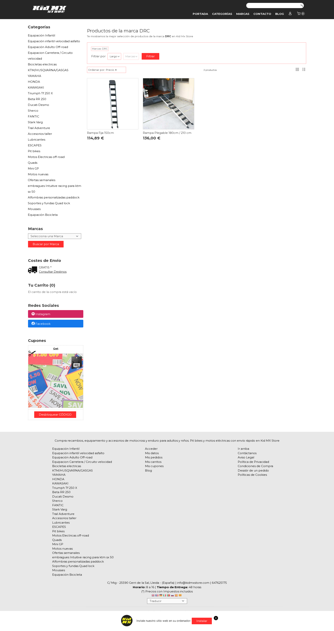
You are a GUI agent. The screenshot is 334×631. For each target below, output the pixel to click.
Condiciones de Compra (255, 466)
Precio (110, 69)
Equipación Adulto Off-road (48, 47)
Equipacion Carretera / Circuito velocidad (50, 55)
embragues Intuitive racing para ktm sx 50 (54, 188)
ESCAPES (35, 145)
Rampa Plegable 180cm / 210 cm (167, 133)
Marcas (242, 14)
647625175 (219, 583)
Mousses (34, 209)
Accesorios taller (40, 134)
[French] (156, 596)
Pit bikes (34, 151)
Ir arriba (243, 448)
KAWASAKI (36, 87)
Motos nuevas (38, 174)
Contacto (262, 14)
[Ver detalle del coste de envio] (33, 270)
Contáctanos (247, 453)
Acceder (151, 448)
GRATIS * (45, 267)
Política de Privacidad (253, 462)
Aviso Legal (246, 457)
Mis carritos (153, 462)
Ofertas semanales (41, 180)
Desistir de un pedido (253, 470)
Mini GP (33, 168)
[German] (160, 596)
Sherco (33, 110)
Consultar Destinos (52, 271)
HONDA (34, 82)
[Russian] (172, 596)
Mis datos (152, 453)
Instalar (201, 621)
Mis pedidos (153, 457)
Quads (32, 162)
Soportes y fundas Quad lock (49, 203)
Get (55, 348)
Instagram (42, 314)
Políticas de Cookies (252, 475)
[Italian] (164, 596)
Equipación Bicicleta (43, 215)
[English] (153, 596)
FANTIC (33, 116)
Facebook (42, 324)
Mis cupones (154, 466)
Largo (113, 56)
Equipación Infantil (41, 35)
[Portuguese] (168, 596)
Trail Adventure (39, 128)
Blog (279, 14)
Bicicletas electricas (42, 64)
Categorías (222, 14)
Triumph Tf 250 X (40, 93)
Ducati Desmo (38, 105)
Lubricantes (36, 139)
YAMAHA (34, 76)
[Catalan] (180, 596)
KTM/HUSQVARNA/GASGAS (48, 70)
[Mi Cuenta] (290, 13)
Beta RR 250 (37, 99)
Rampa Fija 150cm (100, 133)
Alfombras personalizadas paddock (53, 197)
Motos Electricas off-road (46, 157)
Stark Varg (35, 122)
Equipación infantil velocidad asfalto (54, 41)
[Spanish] (176, 596)
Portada (200, 14)
